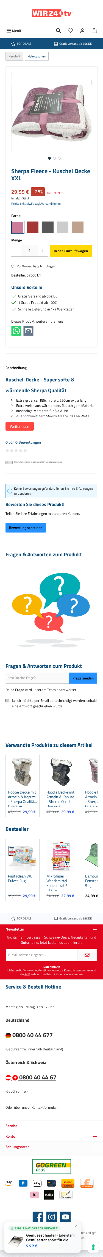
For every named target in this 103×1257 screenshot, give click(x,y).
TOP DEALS (24, 43)
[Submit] (87, 955)
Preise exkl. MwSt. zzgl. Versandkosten (36, 203)
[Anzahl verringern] (16, 251)
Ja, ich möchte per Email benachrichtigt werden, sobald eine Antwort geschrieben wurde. (54, 703)
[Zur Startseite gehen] (51, 13)
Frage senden (83, 678)
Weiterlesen (19, 426)
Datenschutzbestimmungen (41, 970)
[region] (51, 118)
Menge (16, 240)
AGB (27, 974)
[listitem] (22, 786)
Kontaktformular (44, 1107)
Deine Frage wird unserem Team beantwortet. (41, 689)
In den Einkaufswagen (71, 251)
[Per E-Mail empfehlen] (28, 330)
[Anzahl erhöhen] (43, 251)
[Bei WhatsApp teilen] (16, 330)
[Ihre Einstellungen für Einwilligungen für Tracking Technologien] (93, 1247)
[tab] (51, 401)
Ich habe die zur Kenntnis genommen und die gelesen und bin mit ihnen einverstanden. (51, 972)
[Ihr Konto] (82, 30)
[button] (11, 785)
